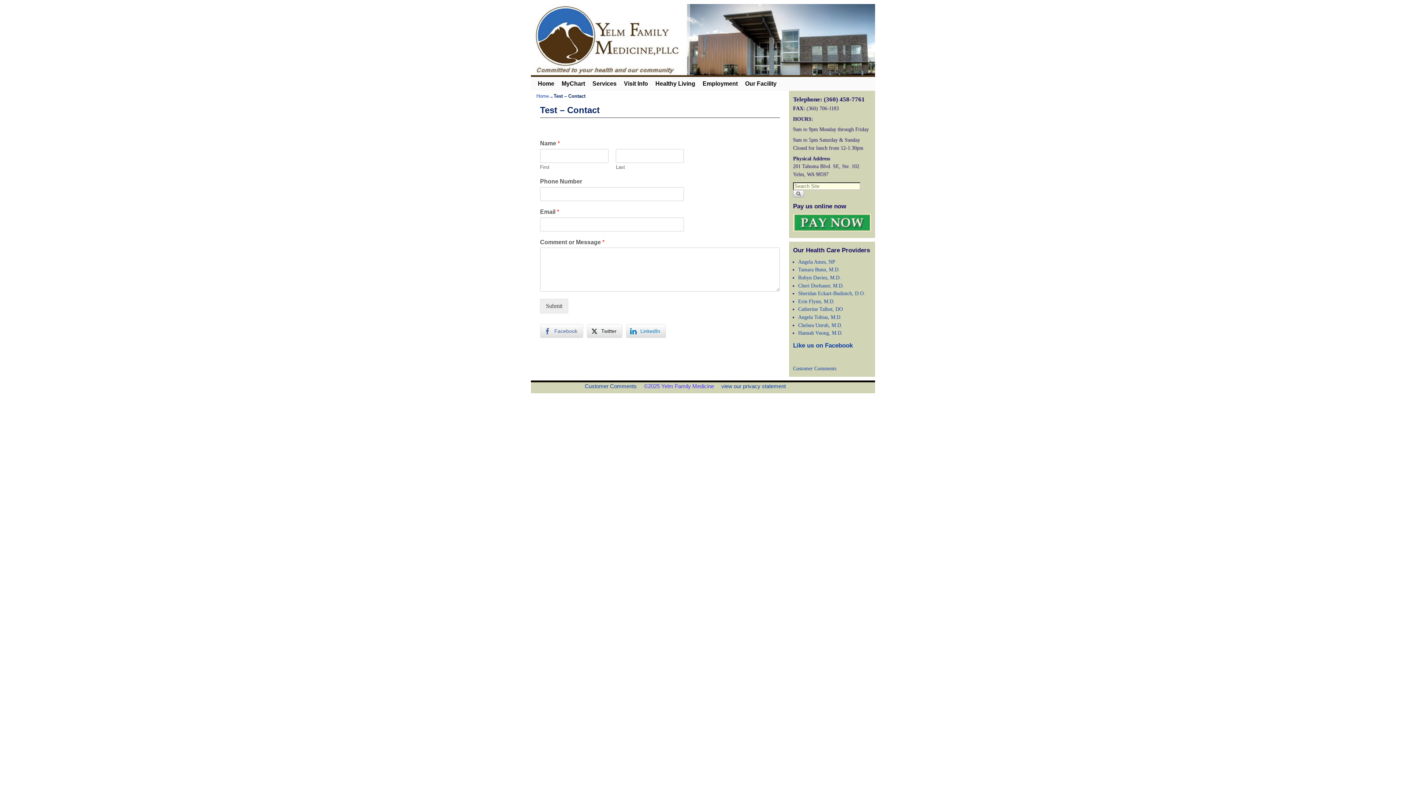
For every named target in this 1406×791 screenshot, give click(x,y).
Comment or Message (572, 242)
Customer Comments (814, 368)
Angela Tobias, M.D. (820, 317)
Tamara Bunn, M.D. (819, 269)
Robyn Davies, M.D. (819, 278)
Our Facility (761, 84)
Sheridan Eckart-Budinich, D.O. (831, 293)
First (545, 167)
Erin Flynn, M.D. (816, 301)
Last (620, 167)
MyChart (573, 84)
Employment (720, 84)
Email (549, 212)
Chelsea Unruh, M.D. (820, 325)
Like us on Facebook (823, 345)
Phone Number (561, 181)
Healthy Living (675, 84)
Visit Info (636, 84)
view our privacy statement (753, 386)
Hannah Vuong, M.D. (820, 333)
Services (604, 84)
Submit (554, 306)
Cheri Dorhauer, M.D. (821, 286)
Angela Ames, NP (816, 262)
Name (550, 143)
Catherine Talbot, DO (820, 309)
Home (546, 84)
